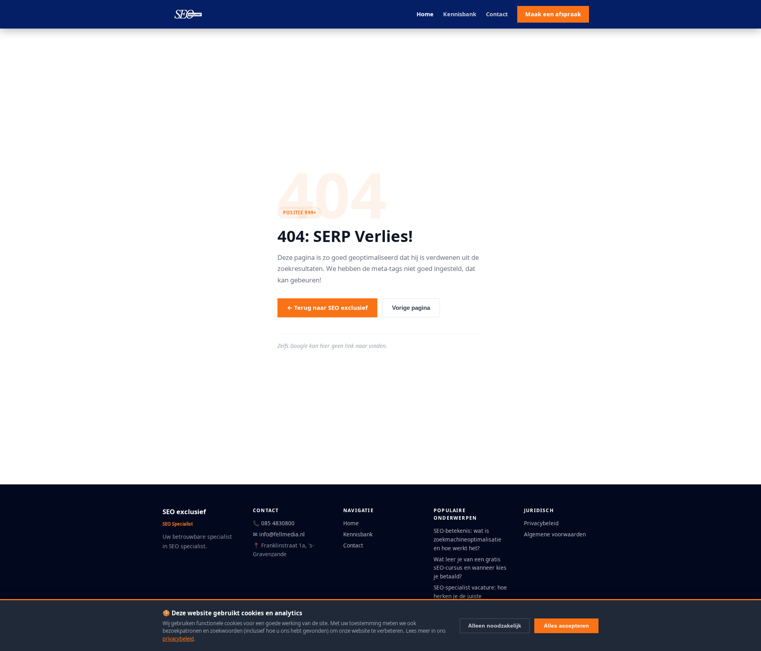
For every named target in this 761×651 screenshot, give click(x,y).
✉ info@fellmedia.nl (279, 534)
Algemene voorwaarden (555, 534)
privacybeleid (178, 638)
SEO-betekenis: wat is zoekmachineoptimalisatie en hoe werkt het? (467, 539)
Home (425, 14)
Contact (497, 14)
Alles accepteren (566, 625)
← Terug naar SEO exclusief (327, 307)
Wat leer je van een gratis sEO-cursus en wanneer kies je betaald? (470, 567)
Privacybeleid (541, 523)
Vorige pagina (411, 308)
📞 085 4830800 (273, 523)
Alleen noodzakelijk (494, 625)
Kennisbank (459, 14)
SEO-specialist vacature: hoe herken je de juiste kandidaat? (470, 596)
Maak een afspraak (553, 14)
